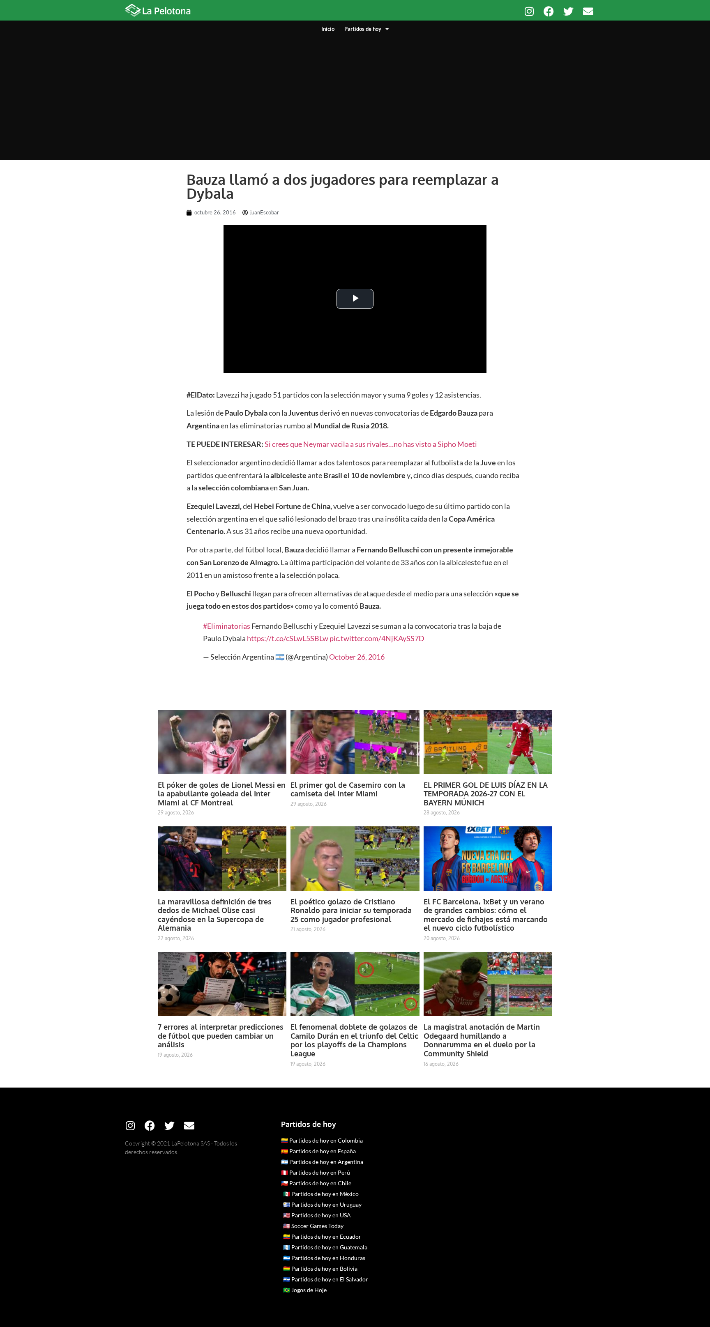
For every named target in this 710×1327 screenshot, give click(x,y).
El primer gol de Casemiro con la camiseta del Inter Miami (347, 789)
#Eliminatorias (226, 625)
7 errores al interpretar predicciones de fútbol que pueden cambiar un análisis (221, 1035)
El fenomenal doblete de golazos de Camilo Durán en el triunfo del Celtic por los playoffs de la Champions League (354, 1040)
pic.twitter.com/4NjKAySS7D (377, 638)
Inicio (327, 28)
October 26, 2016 (357, 656)
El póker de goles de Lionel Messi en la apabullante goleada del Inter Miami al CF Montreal (222, 793)
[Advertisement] (355, 94)
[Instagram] (529, 11)
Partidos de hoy (362, 28)
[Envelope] (588, 11)
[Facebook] (549, 11)
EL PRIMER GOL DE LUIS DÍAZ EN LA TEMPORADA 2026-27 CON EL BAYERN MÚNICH (486, 793)
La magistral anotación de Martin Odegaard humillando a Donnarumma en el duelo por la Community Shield (482, 1040)
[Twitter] (568, 11)
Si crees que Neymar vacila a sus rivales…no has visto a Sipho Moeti (371, 443)
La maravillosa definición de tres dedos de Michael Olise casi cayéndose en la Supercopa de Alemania (215, 915)
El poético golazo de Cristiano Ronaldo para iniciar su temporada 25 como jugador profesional (351, 910)
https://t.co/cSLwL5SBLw (287, 638)
